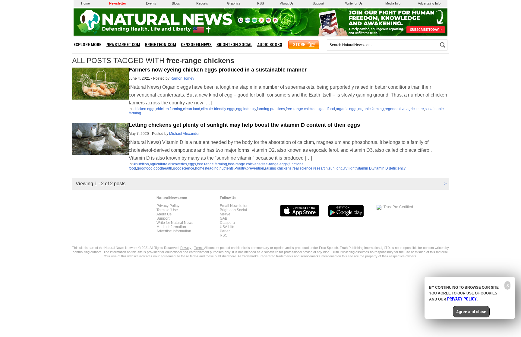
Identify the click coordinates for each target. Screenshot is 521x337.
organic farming (371, 109)
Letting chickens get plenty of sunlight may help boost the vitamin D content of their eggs (244, 125)
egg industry (246, 109)
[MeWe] (247, 22)
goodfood (327, 109)
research (320, 168)
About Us (287, 3)
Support (318, 3)
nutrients (226, 168)
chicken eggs (144, 109)
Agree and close (471, 311)
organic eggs (346, 109)
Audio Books (269, 44)
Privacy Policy (167, 206)
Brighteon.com (160, 44)
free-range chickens (302, 109)
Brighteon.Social (233, 210)
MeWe (225, 214)
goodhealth (162, 168)
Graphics (234, 3)
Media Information (171, 227)
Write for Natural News (174, 223)
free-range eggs (274, 164)
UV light (349, 168)
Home (85, 3)
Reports (202, 3)
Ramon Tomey (182, 78)
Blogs (176, 3)
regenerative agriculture (404, 109)
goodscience (183, 168)
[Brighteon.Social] (240, 22)
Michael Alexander (184, 134)
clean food (191, 109)
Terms (199, 248)
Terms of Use (167, 210)
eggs (192, 164)
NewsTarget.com (123, 44)
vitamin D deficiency (389, 168)
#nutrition (141, 164)
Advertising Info (429, 3)
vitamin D (364, 168)
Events (151, 3)
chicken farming (169, 109)
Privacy (185, 248)
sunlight (335, 168)
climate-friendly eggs (218, 109)
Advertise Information (173, 231)
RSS (260, 3)
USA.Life (227, 227)
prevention (255, 168)
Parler (225, 231)
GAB (223, 218)
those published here (221, 256)
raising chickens (278, 168)
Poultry (240, 168)
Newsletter (117, 3)
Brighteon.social (234, 44)
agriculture (158, 164)
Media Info (392, 3)
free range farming (212, 164)
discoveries (177, 164)
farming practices (271, 109)
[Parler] (275, 22)
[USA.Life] (268, 22)
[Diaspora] (261, 22)
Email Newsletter (234, 206)
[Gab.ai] (254, 22)
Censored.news (196, 44)
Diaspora (227, 223)
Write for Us (354, 3)
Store (299, 44)
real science (302, 168)
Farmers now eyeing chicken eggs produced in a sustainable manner (218, 70)
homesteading (207, 168)
